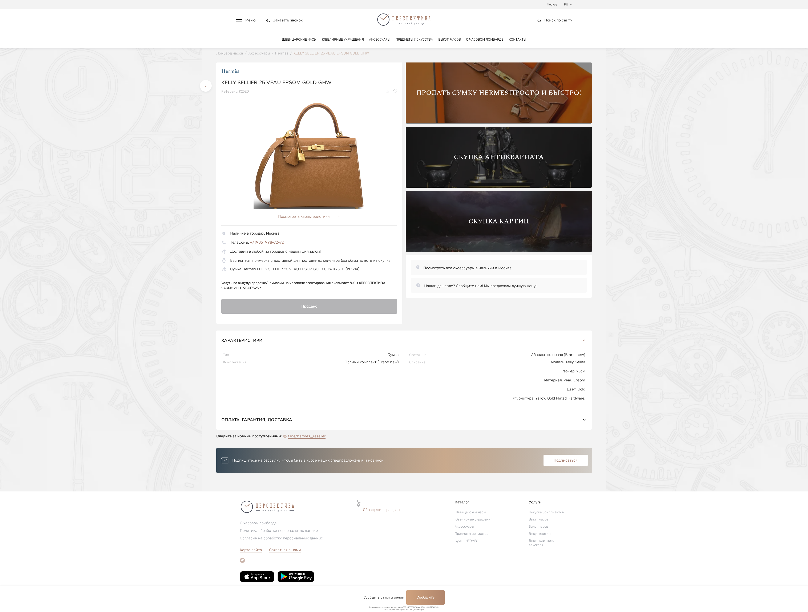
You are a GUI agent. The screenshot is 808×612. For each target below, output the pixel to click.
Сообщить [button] (425, 597)
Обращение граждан (381, 509)
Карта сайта (251, 550)
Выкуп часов (449, 39)
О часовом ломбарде (484, 39)
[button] (246, 20)
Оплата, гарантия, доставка (256, 419)
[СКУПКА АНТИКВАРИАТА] (499, 187)
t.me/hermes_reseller (307, 436)
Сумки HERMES (466, 541)
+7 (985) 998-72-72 (267, 242)
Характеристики (242, 340)
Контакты (517, 39)
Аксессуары (379, 39)
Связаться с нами (285, 550)
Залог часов (538, 526)
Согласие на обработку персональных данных (281, 538)
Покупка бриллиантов (546, 512)
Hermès (230, 71)
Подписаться (566, 460)
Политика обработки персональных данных (279, 530)
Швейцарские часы (299, 39)
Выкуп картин (540, 534)
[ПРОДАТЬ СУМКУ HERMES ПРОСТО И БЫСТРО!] (499, 122)
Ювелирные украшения (343, 39)
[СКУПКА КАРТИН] (499, 251)
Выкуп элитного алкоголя (541, 543)
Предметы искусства (414, 39)
